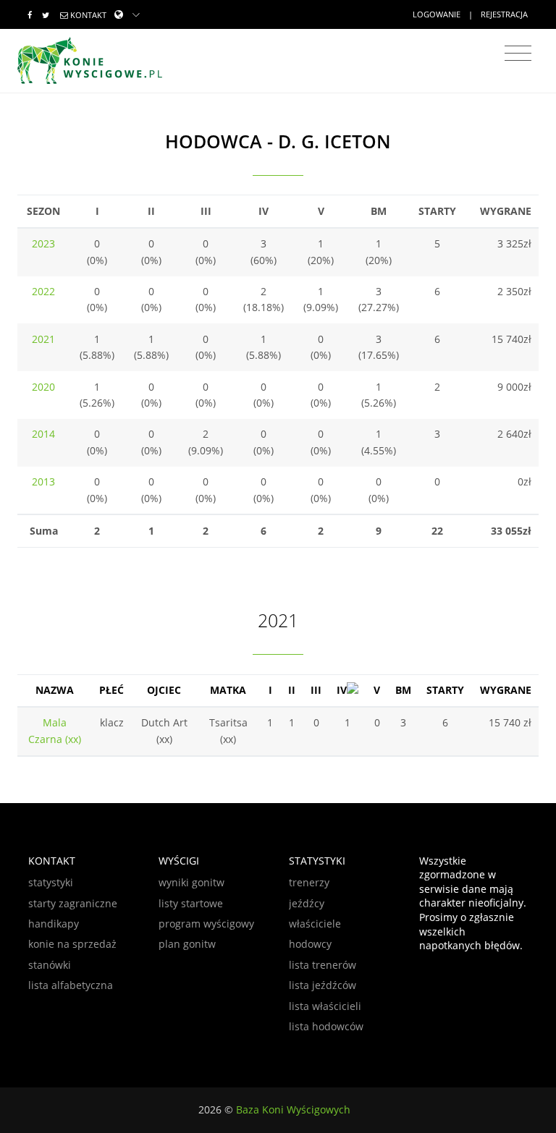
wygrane (505, 690)
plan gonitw (187, 944)
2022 (43, 291)
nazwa (54, 690)
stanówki (49, 965)
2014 (43, 434)
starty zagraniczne (72, 903)
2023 (43, 243)
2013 (43, 481)
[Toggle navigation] (518, 53)
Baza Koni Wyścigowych (293, 1109)
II (291, 690)
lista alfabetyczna (70, 985)
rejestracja (504, 14)
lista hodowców (326, 1026)
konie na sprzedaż (72, 944)
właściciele (315, 923)
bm (403, 690)
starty (445, 690)
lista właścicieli (325, 1006)
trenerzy (309, 882)
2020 (43, 387)
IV (342, 690)
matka (228, 690)
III (316, 690)
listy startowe (191, 903)
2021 (43, 339)
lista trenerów (322, 965)
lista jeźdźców (322, 985)
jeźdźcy (306, 903)
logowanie (436, 14)
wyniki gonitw (191, 882)
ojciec (164, 690)
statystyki (50, 882)
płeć (111, 690)
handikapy (53, 923)
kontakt (88, 14)
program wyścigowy (206, 923)
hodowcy (310, 944)
